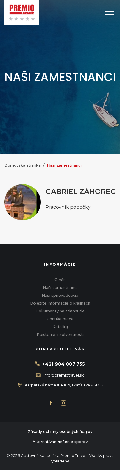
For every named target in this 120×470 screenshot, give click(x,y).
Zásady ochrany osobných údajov (60, 431)
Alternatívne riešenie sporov (60, 441)
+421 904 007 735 (63, 364)
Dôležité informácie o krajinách (60, 303)
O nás (60, 279)
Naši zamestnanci (60, 287)
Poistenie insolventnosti (60, 334)
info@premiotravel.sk (63, 375)
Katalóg (60, 326)
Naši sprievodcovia (60, 295)
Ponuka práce (60, 318)
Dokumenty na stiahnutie (60, 311)
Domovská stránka (22, 165)
